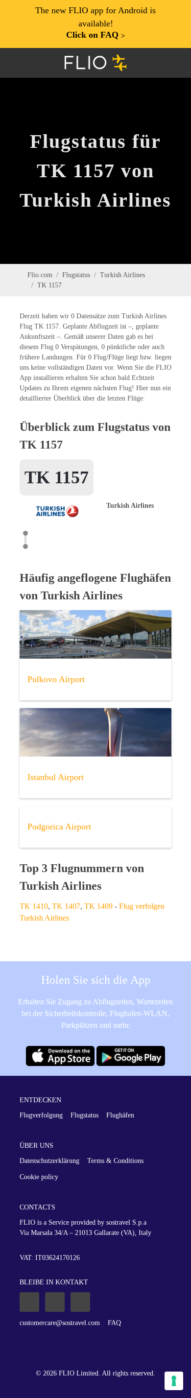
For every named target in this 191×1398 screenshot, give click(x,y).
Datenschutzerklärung (49, 1160)
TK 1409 (98, 906)
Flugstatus (76, 275)
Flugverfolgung (41, 1115)
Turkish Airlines (122, 275)
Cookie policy (39, 1177)
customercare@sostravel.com (60, 1323)
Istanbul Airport (55, 777)
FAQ (114, 1323)
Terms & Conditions (115, 1160)
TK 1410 (34, 906)
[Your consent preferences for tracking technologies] (174, 1381)
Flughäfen (120, 1115)
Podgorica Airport (59, 826)
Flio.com (39, 275)
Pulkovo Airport (56, 679)
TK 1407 (66, 906)
